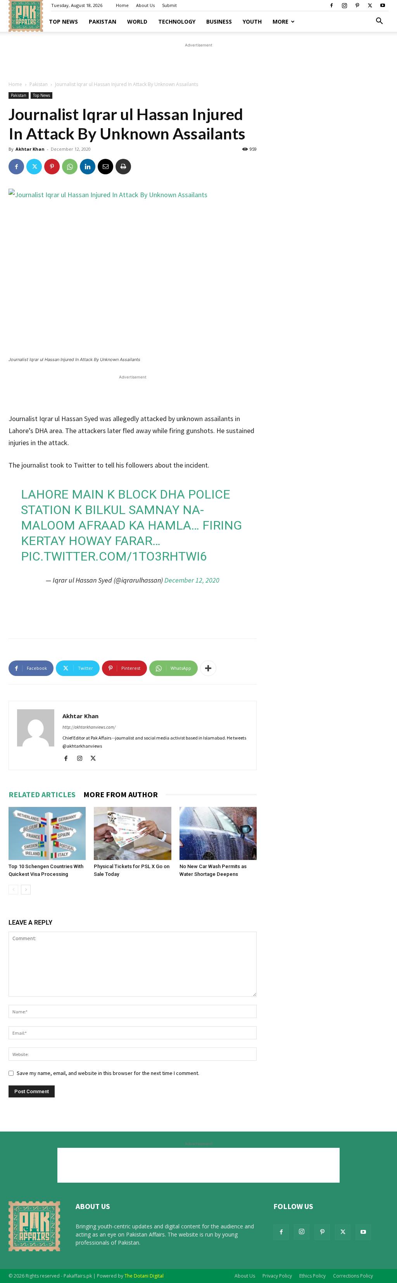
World (137, 21)
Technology (176, 21)
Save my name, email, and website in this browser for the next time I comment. (108, 1073)
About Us (145, 5)
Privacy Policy (277, 1276)
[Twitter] (370, 5)
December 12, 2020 (191, 580)
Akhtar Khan (30, 149)
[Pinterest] (357, 5)
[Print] (123, 166)
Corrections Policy (353, 1276)
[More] (208, 668)
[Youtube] (382, 5)
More (280, 21)
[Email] (105, 166)
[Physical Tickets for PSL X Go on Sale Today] (132, 833)
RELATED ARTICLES (42, 794)
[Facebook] (331, 5)
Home (122, 5)
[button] (379, 22)
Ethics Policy (312, 1276)
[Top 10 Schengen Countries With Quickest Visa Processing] (47, 833)
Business (219, 21)
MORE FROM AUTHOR (120, 794)
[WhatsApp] (70, 166)
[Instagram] (344, 5)
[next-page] (26, 889)
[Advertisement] (198, 60)
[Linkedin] (87, 166)
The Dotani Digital (144, 1276)
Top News (63, 21)
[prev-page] (13, 889)
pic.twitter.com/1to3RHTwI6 (114, 556)
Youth (252, 21)
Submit (169, 5)
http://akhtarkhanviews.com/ (89, 727)
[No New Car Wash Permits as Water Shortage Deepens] (218, 833)
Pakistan (102, 21)
